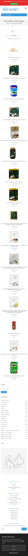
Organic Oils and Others (14, 436)
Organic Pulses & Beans (14, 438)
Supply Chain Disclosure (14, 502)
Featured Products (14, 400)
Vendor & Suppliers (14, 497)
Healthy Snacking (14, 412)
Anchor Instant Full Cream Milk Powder (14, 99)
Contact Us (14, 488)
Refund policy (14, 513)
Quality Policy (14, 500)
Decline (13, 549)
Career (14, 485)
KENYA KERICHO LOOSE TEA (14, 202)
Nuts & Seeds (14, 424)
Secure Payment (14, 515)
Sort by (8, 35)
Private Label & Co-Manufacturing (14, 498)
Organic (14, 428)
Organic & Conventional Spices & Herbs (14, 430)
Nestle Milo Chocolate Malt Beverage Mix (14, 375)
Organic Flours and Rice (14, 432)
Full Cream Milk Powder (14, 57)
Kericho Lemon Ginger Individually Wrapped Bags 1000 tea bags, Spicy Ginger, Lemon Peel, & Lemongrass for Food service (14, 311)
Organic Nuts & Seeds (14, 434)
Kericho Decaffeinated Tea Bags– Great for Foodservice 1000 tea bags (14, 289)
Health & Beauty (14, 410)
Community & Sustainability (14, 487)
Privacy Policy (14, 518)
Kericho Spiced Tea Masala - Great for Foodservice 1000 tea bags (14, 246)
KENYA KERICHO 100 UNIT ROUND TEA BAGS (14, 119)
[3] (12, 31)
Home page (14, 416)
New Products (14, 422)
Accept (13, 546)
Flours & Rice (14, 402)
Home (7, 23)
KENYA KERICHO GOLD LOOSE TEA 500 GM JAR (14, 161)
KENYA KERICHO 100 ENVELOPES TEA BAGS (14, 78)
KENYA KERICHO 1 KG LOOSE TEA (14, 182)
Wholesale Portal (14, 495)
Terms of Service (14, 517)
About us (14, 484)
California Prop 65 (14, 503)
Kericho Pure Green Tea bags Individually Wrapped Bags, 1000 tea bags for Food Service (14, 267)
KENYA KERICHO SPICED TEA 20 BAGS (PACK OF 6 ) (14, 140)
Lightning (14, 418)
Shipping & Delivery (14, 510)
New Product (14, 420)
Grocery (14, 406)
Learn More (14, 3)
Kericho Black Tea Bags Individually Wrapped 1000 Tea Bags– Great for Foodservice (14, 224)
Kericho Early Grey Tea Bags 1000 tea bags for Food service (14, 355)
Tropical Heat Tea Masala (14, 333)
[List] (14, 31)
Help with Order (14, 512)
